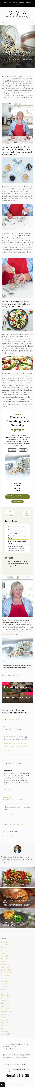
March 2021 (5, 961)
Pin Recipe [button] (23, 450)
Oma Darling (7, 797)
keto (20, 62)
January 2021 (5, 967)
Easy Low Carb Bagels (16, 186)
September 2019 (6, 1012)
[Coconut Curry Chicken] (17, 886)
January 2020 (5, 1001)
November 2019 (6, 1006)
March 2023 (5, 959)
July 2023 (4, 953)
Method (26, 515)
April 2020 (4, 992)
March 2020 (5, 995)
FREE (3, 727)
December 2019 (6, 1003)
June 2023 (4, 956)
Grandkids (28, 2)
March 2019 (5, 1028)
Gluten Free (14, 62)
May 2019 (4, 1023)
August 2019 (5, 1014)
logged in (12, 836)
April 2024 (4, 950)
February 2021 (6, 964)
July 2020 (4, 984)
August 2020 (5, 981)
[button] (27, 527)
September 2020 (6, 978)
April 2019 (4, 1026)
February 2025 (6, 942)
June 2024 (4, 945)
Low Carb (21, 2)
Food (9, 2)
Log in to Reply (8, 750)
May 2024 (4, 948)
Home (4, 2)
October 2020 (5, 975)
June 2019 (4, 1020)
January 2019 (5, 1034)
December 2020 (6, 970)
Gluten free (7, 675)
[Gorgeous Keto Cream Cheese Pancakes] (17, 906)
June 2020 (4, 987)
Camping (18, 5)
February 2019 (6, 1031)
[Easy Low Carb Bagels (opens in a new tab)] (23, 186)
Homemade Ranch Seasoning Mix (18, 824)
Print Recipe (12, 450)
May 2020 (4, 989)
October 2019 (5, 1009)
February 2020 (6, 998)
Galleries (15, 2)
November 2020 (6, 973)
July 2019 (4, 1017)
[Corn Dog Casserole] (17, 926)
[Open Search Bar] (32, 22)
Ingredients (9, 515)
